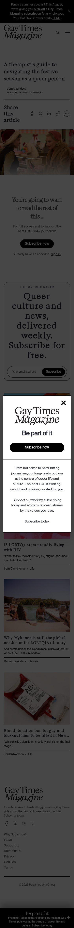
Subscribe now (37, 447)
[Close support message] (63, 403)
